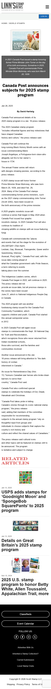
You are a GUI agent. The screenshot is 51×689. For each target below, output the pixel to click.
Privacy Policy (23, 684)
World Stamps (17, 23)
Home (4, 23)
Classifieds (25, 614)
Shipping (11, 684)
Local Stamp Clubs (25, 666)
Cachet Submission (25, 660)
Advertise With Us (25, 647)
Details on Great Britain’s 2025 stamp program (21, 545)
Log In (44, 16)
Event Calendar (25, 623)
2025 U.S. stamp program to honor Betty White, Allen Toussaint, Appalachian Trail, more (25, 586)
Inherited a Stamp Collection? (25, 654)
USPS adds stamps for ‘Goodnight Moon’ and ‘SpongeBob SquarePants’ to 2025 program (24, 501)
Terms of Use (38, 684)
